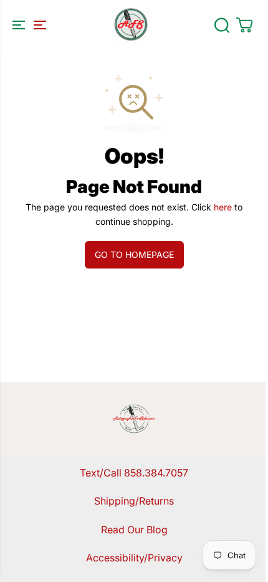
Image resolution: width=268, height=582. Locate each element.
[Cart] (244, 25)
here (223, 207)
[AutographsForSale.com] (131, 25)
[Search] (222, 25)
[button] (27, 25)
